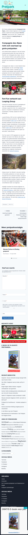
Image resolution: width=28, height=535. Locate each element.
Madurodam (17, 433)
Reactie (5, 276)
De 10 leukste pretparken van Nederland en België (13, 484)
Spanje (3, 443)
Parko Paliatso (21, 436)
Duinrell (13, 427)
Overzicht (4, 481)
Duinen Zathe (9, 427)
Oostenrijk (17, 436)
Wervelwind (7, 447)
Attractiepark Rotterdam (19, 422)
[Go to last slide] (4, 243)
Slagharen (22, 441)
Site (4, 313)
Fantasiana (15, 429)
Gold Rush (13, 431)
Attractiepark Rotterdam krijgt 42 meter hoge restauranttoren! (21, 214)
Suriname (5, 443)
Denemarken (20, 424)
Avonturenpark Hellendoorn (9, 76)
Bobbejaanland (9, 424)
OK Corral (12, 436)
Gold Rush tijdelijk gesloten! (7, 213)
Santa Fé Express (14, 151)
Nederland (6, 436)
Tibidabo (22, 443)
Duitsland (5, 204)
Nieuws (8, 14)
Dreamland (4, 427)
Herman (5, 23)
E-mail (5, 301)
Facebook (4, 462)
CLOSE (25, 507)
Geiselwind (8, 431)
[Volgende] (24, 243)
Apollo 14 (11, 422)
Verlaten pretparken (6, 445)
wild (10, 447)
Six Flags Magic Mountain (13, 441)
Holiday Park (19, 431)
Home (3, 479)
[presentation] (14, 238)
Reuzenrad (16, 438)
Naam (5, 294)
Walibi (23, 31)
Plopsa (11, 438)
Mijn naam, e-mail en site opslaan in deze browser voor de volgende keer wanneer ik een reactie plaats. (14, 306)
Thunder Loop (15, 443)
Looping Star (11, 433)
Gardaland (4, 431)
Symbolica (9, 443)
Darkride (16, 424)
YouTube (4, 459)
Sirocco (7, 441)
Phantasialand (5, 438)
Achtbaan (5, 422)
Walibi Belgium (15, 445)
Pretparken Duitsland (16, 14)
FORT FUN (13, 120)
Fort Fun (21, 69)
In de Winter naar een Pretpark (10, 411)
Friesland (22, 429)
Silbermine (3, 441)
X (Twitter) (4, 464)
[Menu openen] (25, 5)
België (4, 424)
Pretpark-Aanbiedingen (8, 487)
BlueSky (4, 468)
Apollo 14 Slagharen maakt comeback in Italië (13, 395)
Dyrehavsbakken (4, 429)
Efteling (10, 429)
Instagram (4, 466)
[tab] (11, 258)
